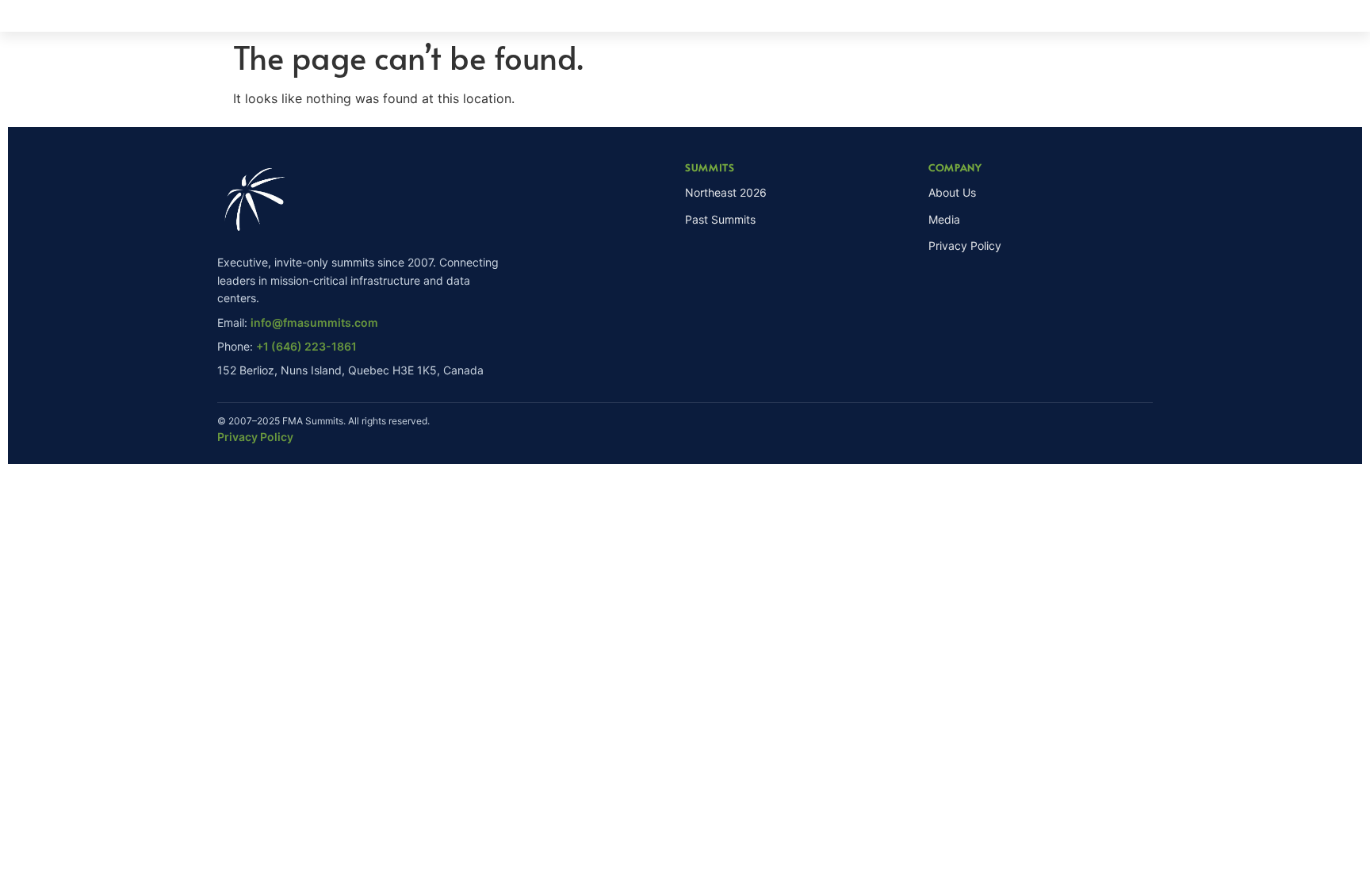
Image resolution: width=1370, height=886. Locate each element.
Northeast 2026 (726, 192)
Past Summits (720, 219)
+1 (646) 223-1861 (306, 346)
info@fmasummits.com (314, 322)
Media (944, 219)
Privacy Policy (964, 245)
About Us (952, 192)
